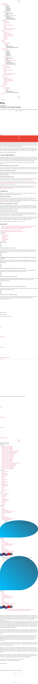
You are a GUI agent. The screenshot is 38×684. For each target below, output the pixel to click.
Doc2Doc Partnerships (8, 34)
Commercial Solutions (8, 29)
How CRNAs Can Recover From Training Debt (8, 276)
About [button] (3, 30)
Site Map (1, 661)
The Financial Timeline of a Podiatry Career (8, 247)
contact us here (22, 221)
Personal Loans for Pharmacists (8, 468)
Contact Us (6, 39)
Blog (5, 23)
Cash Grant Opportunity (4, 357)
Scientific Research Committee (9, 28)
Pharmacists (8, 16)
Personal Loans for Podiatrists (7, 448)
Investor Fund (6, 21)
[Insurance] (4, 345)
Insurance (2, 347)
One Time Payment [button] (5, 510)
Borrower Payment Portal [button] (5, 665)
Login (7, 45)
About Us (5, 32)
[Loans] (4, 325)
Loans (1, 326)
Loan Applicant (7, 42)
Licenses (3, 498)
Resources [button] (4, 20)
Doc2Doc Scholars (3, 437)
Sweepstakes (4, 479)
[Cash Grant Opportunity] (4, 356)
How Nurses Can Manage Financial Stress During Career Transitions (13, 268)
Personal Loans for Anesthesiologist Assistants (10, 451)
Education (4, 237)
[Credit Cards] (4, 335)
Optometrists (8, 8)
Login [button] (3, 41)
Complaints (4, 496)
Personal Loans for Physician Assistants (9, 452)
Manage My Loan (5, 471)
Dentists (7, 7)
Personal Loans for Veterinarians (8, 454)
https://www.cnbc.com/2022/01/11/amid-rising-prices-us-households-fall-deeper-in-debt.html (19, 226)
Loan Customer (7, 43)
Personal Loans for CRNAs (7, 449)
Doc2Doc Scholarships (8, 25)
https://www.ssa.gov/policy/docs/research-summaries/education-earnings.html (16, 227)
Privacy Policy (4, 494)
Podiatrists (8, 9)
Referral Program (7, 22)
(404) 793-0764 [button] (3, 668)
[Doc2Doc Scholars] (4, 436)
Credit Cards (2, 336)
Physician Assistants (10, 17)
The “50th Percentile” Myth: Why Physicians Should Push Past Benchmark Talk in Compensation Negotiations (18, 258)
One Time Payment (9, 46)
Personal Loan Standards (8, 35)
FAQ (4, 27)
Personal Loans (5, 234)
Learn (5, 26)
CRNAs (7, 14)
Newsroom (6, 36)
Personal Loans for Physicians (7, 446)
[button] (37, 95)
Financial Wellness (4, 105)
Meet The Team (7, 33)
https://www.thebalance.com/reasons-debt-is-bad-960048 (13, 228)
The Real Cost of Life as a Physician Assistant (8, 294)
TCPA (3, 497)
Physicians (8, 6)
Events (5, 38)
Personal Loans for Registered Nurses (9, 453)
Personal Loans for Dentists (7, 447)
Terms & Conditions (5, 493)
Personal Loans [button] (5, 3)
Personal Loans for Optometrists (8, 455)
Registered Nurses (9, 13)
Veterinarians (8, 10)
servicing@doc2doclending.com (6, 666)
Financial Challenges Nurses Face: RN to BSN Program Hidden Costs (13, 286)
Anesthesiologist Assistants (11, 19)
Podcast (3, 40)
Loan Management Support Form (12, 47)
